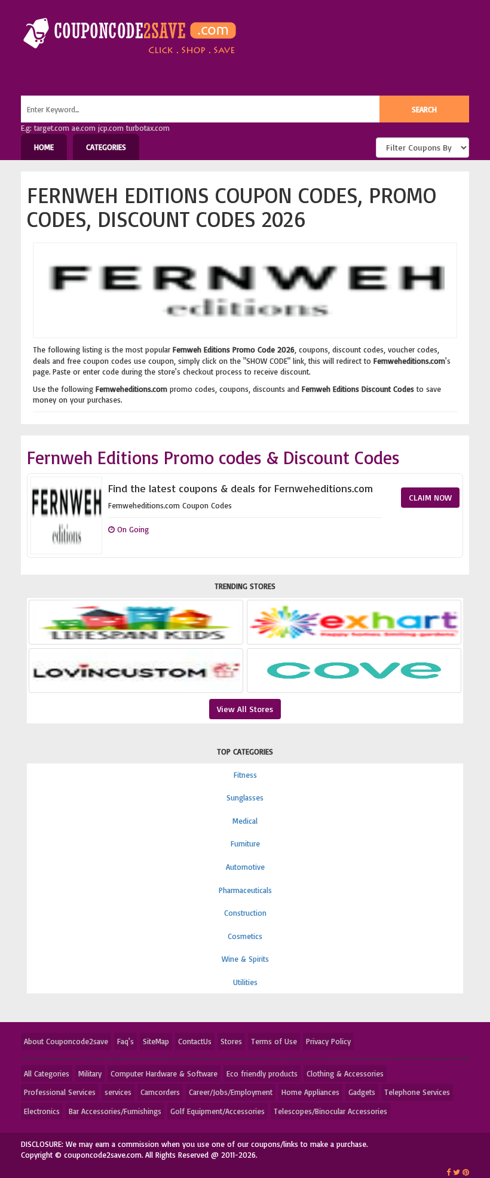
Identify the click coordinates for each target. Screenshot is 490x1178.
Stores (231, 1041)
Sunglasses (245, 797)
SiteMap (156, 1041)
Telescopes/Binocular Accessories (330, 1111)
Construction (245, 913)
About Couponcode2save (66, 1041)
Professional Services (60, 1092)
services (118, 1092)
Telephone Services (417, 1092)
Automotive (245, 867)
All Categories (46, 1073)
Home (44, 147)
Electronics (42, 1111)
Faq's (125, 1041)
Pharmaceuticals (245, 890)
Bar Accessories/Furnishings (115, 1111)
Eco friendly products (262, 1073)
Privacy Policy (328, 1041)
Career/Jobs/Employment (230, 1092)
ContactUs (195, 1041)
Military (90, 1073)
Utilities (245, 982)
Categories (106, 147)
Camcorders (160, 1092)
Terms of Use (274, 1041)
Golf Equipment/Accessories (217, 1111)
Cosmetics (245, 936)
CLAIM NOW (430, 497)
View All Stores (245, 709)
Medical (245, 821)
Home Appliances (310, 1092)
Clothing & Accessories (345, 1073)
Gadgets (361, 1092)
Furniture (245, 843)
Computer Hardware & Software (164, 1073)
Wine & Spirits (245, 959)
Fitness (245, 775)
